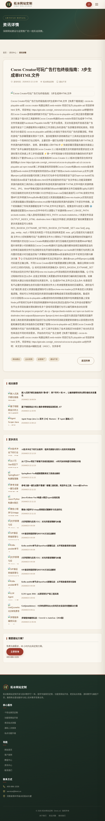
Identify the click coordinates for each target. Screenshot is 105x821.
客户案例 (8, 755)
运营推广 (41, 359)
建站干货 (54, 359)
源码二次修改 (10, 728)
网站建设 (16, 359)
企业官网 (28, 359)
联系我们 (8, 770)
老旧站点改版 (10, 723)
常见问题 (52, 816)
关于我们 (42, 816)
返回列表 (85, 361)
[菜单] (97, 4)
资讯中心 (12, 53)
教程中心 (8, 760)
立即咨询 (15, 652)
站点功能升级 (10, 733)
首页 (5, 53)
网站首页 (8, 750)
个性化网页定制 (11, 713)
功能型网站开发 (11, 718)
